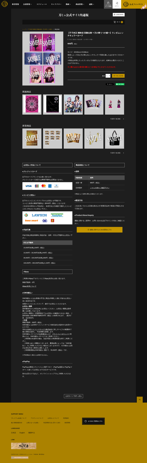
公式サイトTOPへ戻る (73, 396)
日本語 (13, 433)
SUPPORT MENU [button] (17, 414)
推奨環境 (67, 422)
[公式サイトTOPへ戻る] (140, 400)
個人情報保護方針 (16, 422)
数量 (103, 76)
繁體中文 (31, 433)
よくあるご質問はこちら (95, 421)
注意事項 (42, 334)
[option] (43, 58)
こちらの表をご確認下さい (99, 188)
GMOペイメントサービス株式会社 (39, 329)
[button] (27, 4)
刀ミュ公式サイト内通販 (108, 6)
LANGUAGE (119, 14)
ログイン (117, 6)
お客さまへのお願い (33, 422)
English (22, 433)
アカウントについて (37, 418)
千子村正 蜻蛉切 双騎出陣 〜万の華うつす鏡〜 (80, 39)
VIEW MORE (115, 119)
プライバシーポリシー (60, 334)
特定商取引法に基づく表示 (51, 422)
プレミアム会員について (18, 418)
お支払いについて (53, 418)
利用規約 (66, 418)
